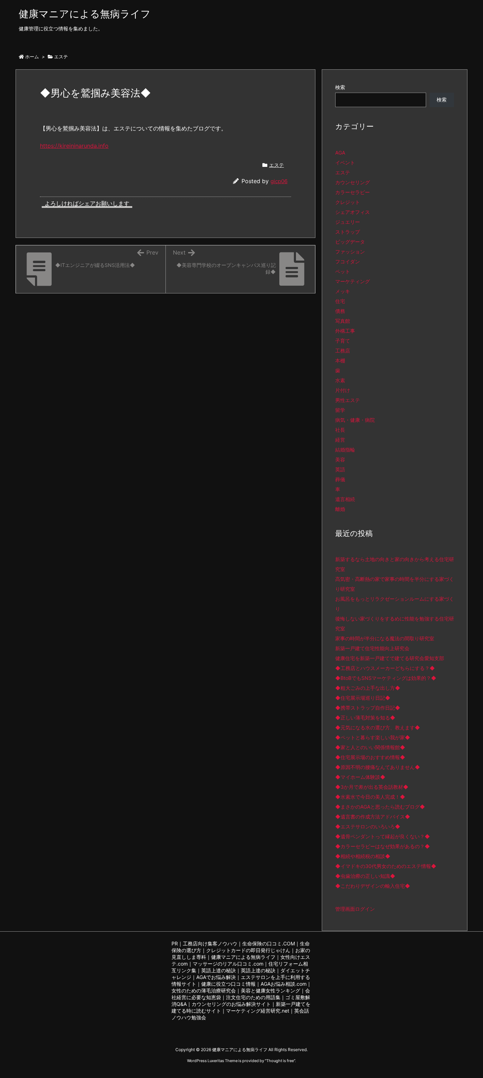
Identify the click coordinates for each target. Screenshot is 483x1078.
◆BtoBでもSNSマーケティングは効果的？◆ (385, 678)
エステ (61, 56)
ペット (342, 271)
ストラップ (347, 232)
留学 (340, 410)
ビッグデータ (350, 242)
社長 (340, 430)
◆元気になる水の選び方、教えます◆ (377, 727)
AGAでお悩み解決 (216, 977)
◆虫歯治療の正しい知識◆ (365, 876)
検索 (340, 87)
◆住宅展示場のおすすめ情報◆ (370, 757)
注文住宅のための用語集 (253, 997)
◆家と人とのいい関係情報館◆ (370, 747)
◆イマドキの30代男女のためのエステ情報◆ (385, 866)
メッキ (342, 291)
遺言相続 (345, 499)
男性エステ (347, 400)
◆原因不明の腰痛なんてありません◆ (377, 767)
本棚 (340, 360)
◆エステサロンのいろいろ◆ (367, 826)
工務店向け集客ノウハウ (210, 943)
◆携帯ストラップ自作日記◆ (367, 708)
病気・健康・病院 (355, 420)
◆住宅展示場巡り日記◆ (362, 698)
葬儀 (340, 479)
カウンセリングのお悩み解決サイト (231, 1004)
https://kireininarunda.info (74, 145)
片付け (342, 390)
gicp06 (278, 181)
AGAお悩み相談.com (284, 984)
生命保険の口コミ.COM (268, 943)
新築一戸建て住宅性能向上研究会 (372, 648)
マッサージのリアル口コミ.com (228, 964)
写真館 (342, 321)
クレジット (347, 202)
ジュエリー (347, 222)
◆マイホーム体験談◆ (360, 777)
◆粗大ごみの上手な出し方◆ (367, 688)
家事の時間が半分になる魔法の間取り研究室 (384, 638)
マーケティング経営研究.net (257, 1011)
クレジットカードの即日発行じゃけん (248, 950)
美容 (340, 459)
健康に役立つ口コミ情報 (228, 984)
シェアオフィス (352, 212)
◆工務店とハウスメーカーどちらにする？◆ (385, 668)
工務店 (342, 351)
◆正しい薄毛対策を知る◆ (365, 718)
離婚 (340, 509)
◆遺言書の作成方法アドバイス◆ (372, 817)
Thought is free (280, 1060)
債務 (340, 311)
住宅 (340, 301)
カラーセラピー (352, 192)
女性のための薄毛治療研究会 (203, 990)
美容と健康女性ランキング (270, 990)
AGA (340, 153)
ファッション (350, 252)
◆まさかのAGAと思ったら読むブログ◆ (380, 807)
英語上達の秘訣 (218, 970)
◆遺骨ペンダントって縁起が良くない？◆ (382, 836)
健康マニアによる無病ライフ (243, 957)
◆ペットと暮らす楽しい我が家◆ (372, 737)
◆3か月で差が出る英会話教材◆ (371, 787)
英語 (340, 469)
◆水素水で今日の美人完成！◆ (370, 797)
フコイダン (347, 261)
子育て (342, 341)
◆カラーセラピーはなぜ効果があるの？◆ (382, 846)
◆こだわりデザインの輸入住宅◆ (372, 886)
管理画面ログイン (355, 909)
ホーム (32, 56)
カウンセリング (352, 182)
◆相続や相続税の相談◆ (362, 856)
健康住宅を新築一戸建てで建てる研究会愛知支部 (389, 658)
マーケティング (352, 281)
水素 (340, 380)
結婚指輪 (345, 450)
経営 (340, 440)
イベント (345, 162)
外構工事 (345, 331)
